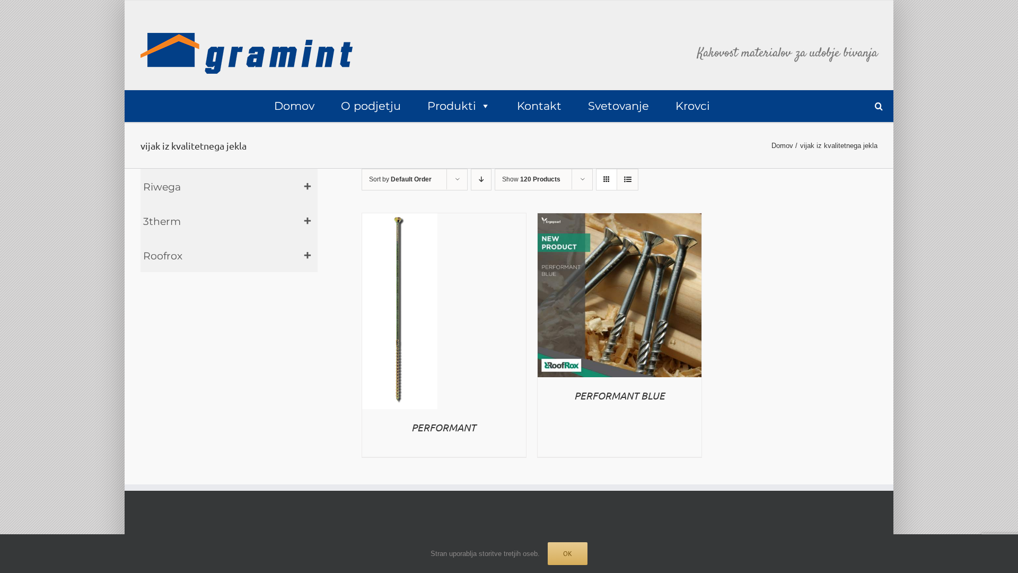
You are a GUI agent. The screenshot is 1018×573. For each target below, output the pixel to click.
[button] (879, 106)
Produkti (451, 105)
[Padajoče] (481, 179)
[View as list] (627, 179)
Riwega (162, 187)
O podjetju (371, 105)
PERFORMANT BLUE (619, 395)
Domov (294, 105)
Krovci (692, 105)
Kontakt (539, 105)
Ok (567, 553)
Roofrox (162, 256)
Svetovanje (618, 105)
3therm (162, 221)
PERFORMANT (443, 427)
